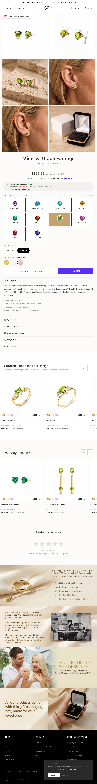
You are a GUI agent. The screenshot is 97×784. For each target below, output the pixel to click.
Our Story (39, 742)
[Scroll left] (83, 368)
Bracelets (9, 755)
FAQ (37, 755)
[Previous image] (3, 396)
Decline (65, 775)
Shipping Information (75, 742)
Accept (54, 775)
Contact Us (40, 751)
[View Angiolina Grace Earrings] (66, 480)
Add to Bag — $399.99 (30, 271)
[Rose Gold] (20, 262)
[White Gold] (13, 262)
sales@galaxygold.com (14, 771)
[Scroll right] (90, 368)
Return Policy (72, 747)
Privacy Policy (72, 751)
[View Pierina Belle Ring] (66, 396)
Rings (7, 751)
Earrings (8, 742)
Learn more (72, 769)
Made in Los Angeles (44, 747)
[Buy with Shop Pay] (75, 271)
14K (39, 415)
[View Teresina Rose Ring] (21, 396)
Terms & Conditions (75, 755)
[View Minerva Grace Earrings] (21, 480)
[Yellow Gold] (6, 262)
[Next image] (40, 396)
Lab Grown (9, 760)
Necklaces (9, 747)
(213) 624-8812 (31, 771)
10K (35, 415)
